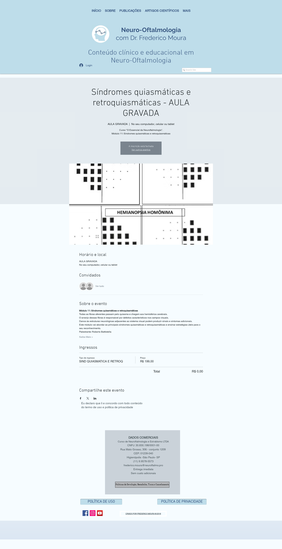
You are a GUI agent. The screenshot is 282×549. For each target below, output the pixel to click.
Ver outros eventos (141, 149)
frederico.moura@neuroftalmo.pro (143, 465)
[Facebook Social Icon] (85, 513)
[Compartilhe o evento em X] (87, 398)
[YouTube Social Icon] (100, 513)
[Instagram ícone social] (92, 513)
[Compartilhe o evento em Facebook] (80, 398)
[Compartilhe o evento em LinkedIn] (95, 398)
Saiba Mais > (86, 337)
